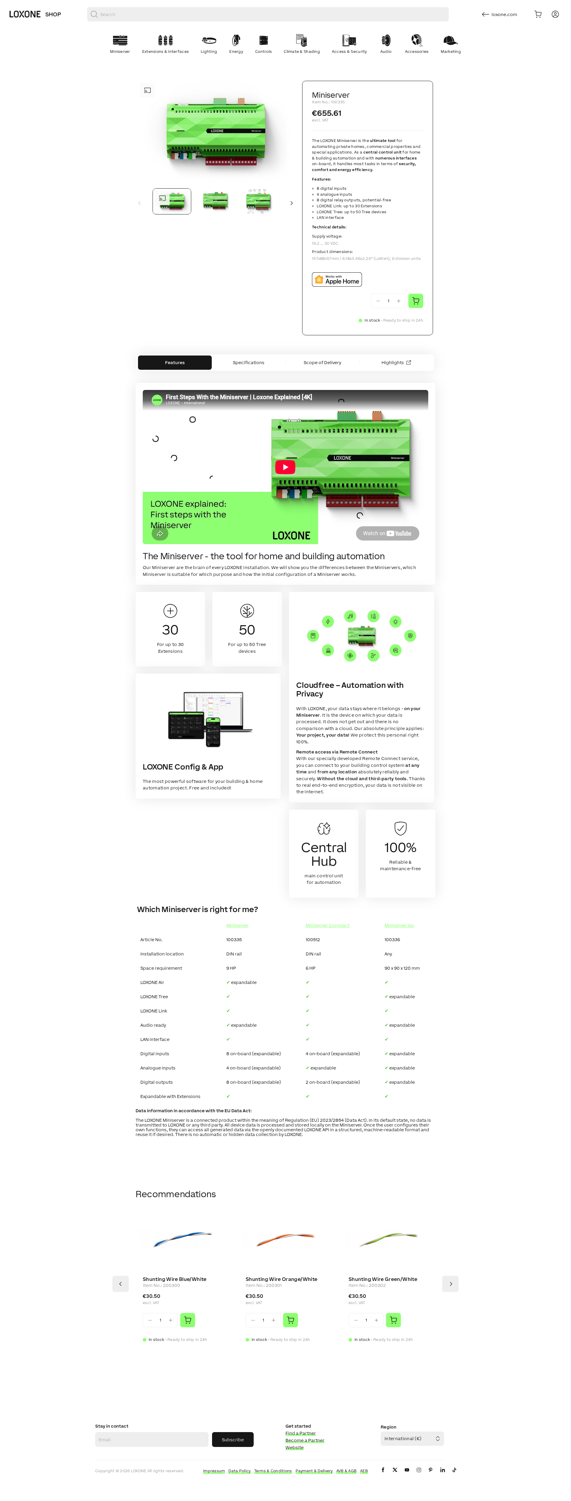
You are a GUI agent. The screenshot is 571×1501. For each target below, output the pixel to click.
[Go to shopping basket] (538, 14)
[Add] (187, 1320)
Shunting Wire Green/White (383, 1279)
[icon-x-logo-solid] (395, 1474)
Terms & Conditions (273, 1471)
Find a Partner (301, 1433)
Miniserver (237, 925)
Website (295, 1447)
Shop (53, 14)
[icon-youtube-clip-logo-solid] (406, 1474)
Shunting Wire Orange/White (281, 1279)
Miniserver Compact (327, 925)
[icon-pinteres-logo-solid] (430, 1474)
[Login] (555, 14)
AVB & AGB (346, 1471)
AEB (364, 1471)
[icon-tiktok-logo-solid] (454, 1474)
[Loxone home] (25, 14)
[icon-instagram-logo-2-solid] (418, 1474)
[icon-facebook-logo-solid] (383, 1474)
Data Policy (239, 1471)
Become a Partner (305, 1440)
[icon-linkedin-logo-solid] (442, 1474)
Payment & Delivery (314, 1471)
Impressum (214, 1471)
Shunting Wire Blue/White (175, 1279)
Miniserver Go (399, 925)
